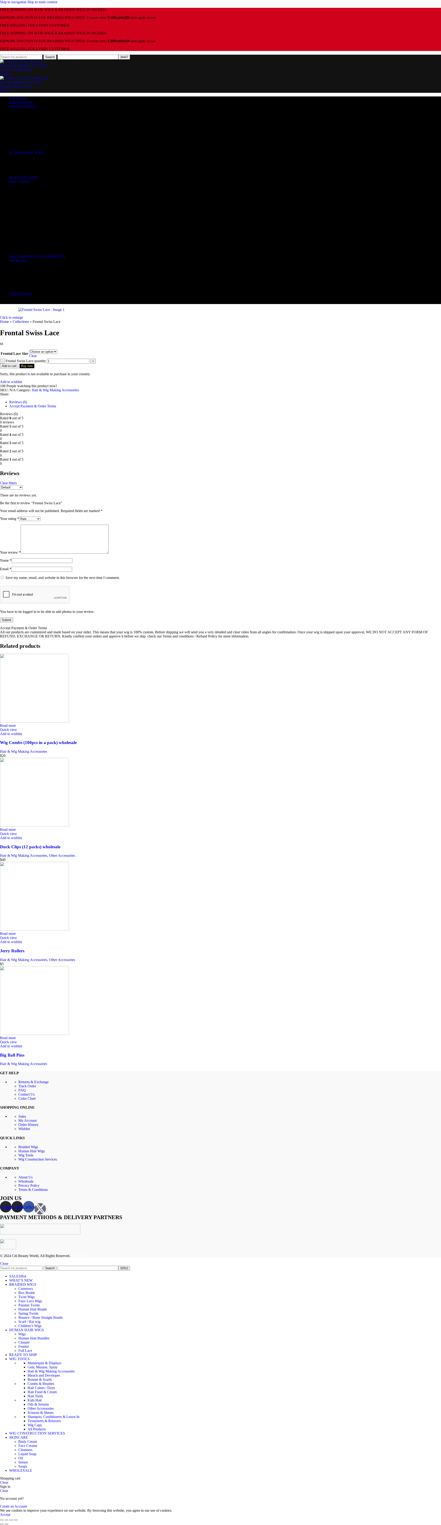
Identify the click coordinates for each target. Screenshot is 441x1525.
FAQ (22, 1090)
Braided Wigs (28, 1147)
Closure (23, 165)
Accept (5, 1515)
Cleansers (25, 273)
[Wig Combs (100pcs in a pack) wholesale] (34, 721)
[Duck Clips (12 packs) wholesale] (34, 825)
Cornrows (25, 111)
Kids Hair (34, 224)
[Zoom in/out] (15, 1520)
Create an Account (13, 1506)
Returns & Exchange (33, 1082)
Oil (20, 282)
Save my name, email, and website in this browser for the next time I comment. (63, 578)
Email (5, 569)
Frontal (23, 169)
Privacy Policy (29, 1185)
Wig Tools (25, 1155)
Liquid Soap (26, 277)
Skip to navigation (13, 2)
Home (4, 322)
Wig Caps (34, 248)
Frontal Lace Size (14, 353)
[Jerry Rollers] (34, 929)
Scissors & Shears (40, 236)
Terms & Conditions (33, 1190)
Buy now (27, 366)
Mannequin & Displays (43, 186)
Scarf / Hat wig (28, 144)
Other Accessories (41, 232)
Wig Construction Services (37, 1159)
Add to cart (9, 366)
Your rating (9, 519)
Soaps (22, 290)
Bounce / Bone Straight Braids (39, 140)
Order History (28, 1125)
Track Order (27, 1086)
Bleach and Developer (43, 199)
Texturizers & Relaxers (43, 244)
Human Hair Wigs (31, 1151)
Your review (10, 552)
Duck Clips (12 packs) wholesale (30, 846)
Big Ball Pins (12, 1055)
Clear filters (8, 483)
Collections (21, 322)
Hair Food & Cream (41, 215)
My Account (27, 1120)
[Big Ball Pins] (34, 1034)
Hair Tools (35, 219)
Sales (22, 1116)
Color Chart (27, 1098)
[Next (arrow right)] (6, 1524)
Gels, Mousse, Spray (42, 190)
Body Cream (27, 265)
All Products (36, 252)
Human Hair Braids (31, 132)
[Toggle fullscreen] (11, 1520)
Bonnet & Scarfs (39, 203)
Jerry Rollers (12, 950)
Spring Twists (27, 136)
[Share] (6, 1520)
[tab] (18, 402)
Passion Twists (28, 128)
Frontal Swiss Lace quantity (26, 361)
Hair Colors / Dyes (40, 211)
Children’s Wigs (29, 148)
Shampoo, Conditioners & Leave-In (52, 240)
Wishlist (24, 1129)
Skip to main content (42, 2)
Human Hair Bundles (33, 161)
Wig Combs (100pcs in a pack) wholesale (38, 742)
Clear (33, 356)
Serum (23, 286)
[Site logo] (24, 70)
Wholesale (26, 1181)
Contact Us (26, 1094)
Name (5, 560)
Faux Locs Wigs (29, 124)
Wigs (21, 157)
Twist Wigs (26, 119)
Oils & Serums (37, 228)
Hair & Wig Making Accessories (50, 195)
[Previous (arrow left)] (2, 1524)
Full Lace (24, 173)
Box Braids (25, 115)
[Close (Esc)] (2, 1520)
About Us (25, 1177)
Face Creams (27, 269)
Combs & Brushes (40, 207)
